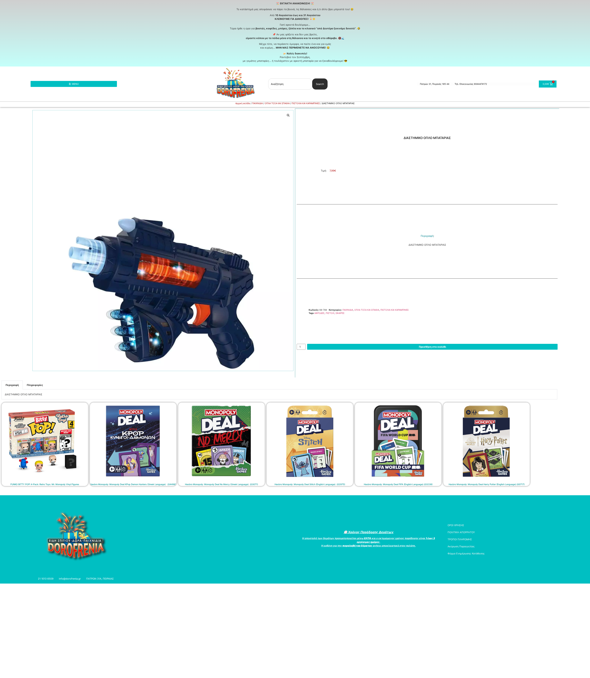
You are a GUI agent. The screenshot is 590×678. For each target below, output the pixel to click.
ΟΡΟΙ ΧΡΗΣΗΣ (456, 525)
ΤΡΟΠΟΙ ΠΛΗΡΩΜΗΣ (460, 539)
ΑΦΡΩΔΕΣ (319, 313)
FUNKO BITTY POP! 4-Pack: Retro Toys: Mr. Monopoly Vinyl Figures (44, 484)
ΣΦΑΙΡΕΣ (340, 313)
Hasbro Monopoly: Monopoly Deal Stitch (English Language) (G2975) (310, 484)
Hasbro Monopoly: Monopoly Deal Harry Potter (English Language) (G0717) (487, 484)
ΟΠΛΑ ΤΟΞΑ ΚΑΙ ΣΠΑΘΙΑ (277, 103)
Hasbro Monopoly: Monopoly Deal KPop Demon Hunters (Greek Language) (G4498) (133, 484)
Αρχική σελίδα (242, 103)
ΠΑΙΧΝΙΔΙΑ (257, 103)
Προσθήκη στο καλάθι (432, 346)
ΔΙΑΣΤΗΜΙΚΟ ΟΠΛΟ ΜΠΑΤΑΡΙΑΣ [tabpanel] (23, 394)
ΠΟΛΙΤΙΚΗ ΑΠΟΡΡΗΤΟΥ (461, 532)
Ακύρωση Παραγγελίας (461, 546)
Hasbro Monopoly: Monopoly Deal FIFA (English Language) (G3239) (398, 484)
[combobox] (290, 84)
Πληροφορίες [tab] (35, 385)
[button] (288, 115)
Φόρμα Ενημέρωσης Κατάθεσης (466, 553)
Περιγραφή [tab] (12, 385)
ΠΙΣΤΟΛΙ (330, 313)
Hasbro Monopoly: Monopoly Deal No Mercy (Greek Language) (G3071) (221, 484)
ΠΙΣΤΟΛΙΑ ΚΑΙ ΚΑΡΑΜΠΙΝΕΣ (306, 103)
